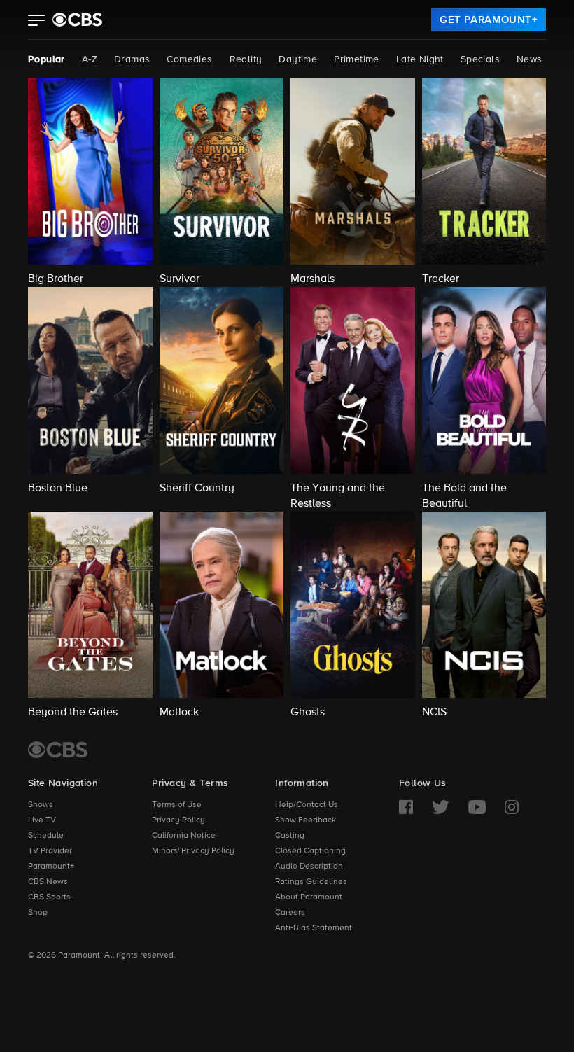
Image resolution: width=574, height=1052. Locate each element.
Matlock (179, 712)
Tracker (440, 279)
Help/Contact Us (306, 805)
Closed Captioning (310, 851)
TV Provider (50, 851)
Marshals (312, 279)
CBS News (48, 882)
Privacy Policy (178, 820)
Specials (480, 59)
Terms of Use (177, 805)
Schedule (46, 836)
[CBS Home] (58, 749)
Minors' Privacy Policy (193, 851)
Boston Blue (58, 488)
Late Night (420, 59)
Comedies (189, 59)
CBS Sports (49, 897)
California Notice (184, 836)
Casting (289, 836)
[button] (36, 22)
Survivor (180, 279)
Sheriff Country (197, 488)
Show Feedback (305, 820)
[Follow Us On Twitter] (440, 807)
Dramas (132, 59)
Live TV (42, 820)
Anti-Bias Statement (313, 928)
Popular (46, 59)
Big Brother (55, 279)
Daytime (298, 59)
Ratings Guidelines (311, 882)
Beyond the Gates (73, 712)
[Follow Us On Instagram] (512, 807)
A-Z (89, 59)
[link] (488, 19)
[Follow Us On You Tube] (477, 807)
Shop (38, 913)
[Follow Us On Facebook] (406, 807)
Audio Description (309, 866)
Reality (246, 59)
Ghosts (307, 712)
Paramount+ (51, 866)
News (529, 59)
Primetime (356, 59)
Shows (40, 805)
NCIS (434, 712)
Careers (290, 913)
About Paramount (308, 897)
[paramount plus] (77, 20)
